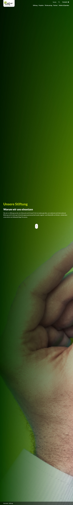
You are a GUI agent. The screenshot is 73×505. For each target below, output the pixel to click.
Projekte (41, 5)
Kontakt (65, 2)
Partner (55, 5)
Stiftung (35, 5)
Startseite (5, 503)
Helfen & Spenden (64, 5)
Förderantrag (48, 5)
